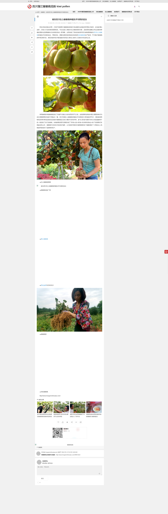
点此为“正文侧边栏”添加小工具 (115, 20)
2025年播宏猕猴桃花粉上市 (93, 1)
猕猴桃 (69, 23)
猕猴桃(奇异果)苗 (128, 1)
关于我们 (137, 1)
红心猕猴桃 (113, 1)
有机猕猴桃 (81, 35)
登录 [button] (31, 1)
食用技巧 (119, 1)
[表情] (99, 473)
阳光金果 (44, 285)
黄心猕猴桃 (44, 239)
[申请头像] (100, 461)
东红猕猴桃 (105, 1)
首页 (83, 1)
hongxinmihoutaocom (51, 452)
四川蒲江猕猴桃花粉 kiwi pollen (51, 6)
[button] (135, 6)
